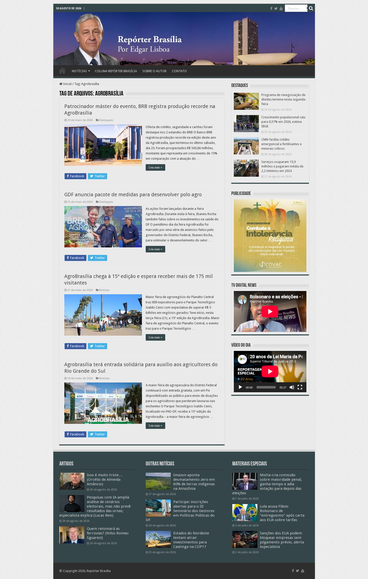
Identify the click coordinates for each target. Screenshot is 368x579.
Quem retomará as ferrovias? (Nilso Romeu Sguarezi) (107, 533)
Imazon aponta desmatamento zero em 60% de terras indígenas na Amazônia (194, 482)
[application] (270, 371)
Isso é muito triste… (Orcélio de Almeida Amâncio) (104, 479)
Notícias (104, 290)
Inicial (67, 84)
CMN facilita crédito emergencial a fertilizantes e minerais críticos (281, 144)
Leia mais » (155, 167)
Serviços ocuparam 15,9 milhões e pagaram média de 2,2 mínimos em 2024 (282, 166)
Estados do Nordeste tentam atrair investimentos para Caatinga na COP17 (191, 540)
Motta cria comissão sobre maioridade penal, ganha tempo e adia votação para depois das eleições (267, 484)
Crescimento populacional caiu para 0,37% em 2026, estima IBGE (283, 121)
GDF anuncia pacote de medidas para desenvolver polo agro (133, 194)
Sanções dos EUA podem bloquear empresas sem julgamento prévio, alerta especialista (282, 540)
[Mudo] (291, 387)
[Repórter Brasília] (184, 38)
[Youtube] (281, 9)
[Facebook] (271, 9)
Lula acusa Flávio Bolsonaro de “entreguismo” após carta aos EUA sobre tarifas (282, 513)
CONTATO (179, 71)
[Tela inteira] (299, 387)
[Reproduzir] (240, 387)
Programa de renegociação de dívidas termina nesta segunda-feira (283, 99)
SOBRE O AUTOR (154, 71)
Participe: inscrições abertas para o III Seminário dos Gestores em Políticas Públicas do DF (180, 511)
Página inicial (62, 70)
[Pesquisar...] (311, 8)
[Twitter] (276, 9)
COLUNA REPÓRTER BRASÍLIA (116, 71)
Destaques (106, 120)
